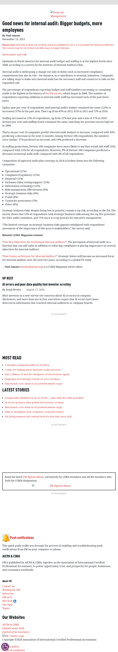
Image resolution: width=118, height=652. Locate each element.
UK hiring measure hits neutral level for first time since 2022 (38, 416)
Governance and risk (14, 54)
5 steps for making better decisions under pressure (33, 369)
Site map (7, 604)
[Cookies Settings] (5, 646)
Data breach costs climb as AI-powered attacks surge (33, 383)
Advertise (8, 593)
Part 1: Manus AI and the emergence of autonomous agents (37, 374)
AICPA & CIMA (10, 624)
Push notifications (22, 538)
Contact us (8, 586)
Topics (6, 608)
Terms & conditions (13, 650)
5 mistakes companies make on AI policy (27, 364)
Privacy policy (10, 646)
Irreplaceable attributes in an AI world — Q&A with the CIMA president (44, 397)
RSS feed (7, 601)
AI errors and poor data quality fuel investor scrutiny (36, 285)
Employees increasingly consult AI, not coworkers (32, 378)
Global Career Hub (13, 628)
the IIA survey (53, 93)
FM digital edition (33, 477)
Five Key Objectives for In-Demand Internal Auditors (34, 242)
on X (7, 597)
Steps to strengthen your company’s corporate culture (34, 411)
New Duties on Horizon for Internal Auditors (29, 256)
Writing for (11, 590)
